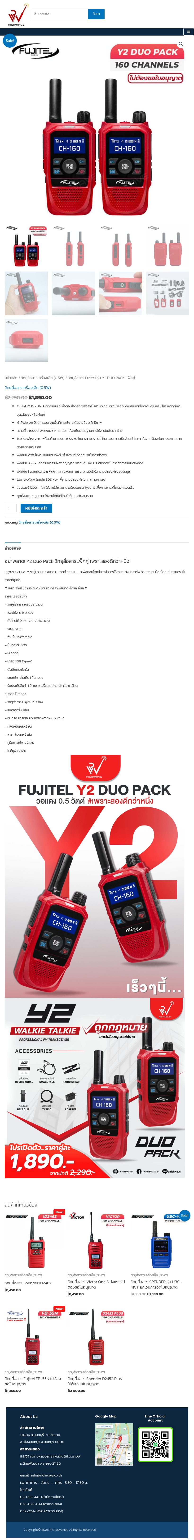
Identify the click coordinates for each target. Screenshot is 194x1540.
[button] (181, 44)
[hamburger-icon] (188, 32)
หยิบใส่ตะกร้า (36, 508)
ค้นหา (96, 13)
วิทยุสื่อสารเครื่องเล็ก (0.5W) (42, 378)
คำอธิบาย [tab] (13, 548)
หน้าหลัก (11, 378)
